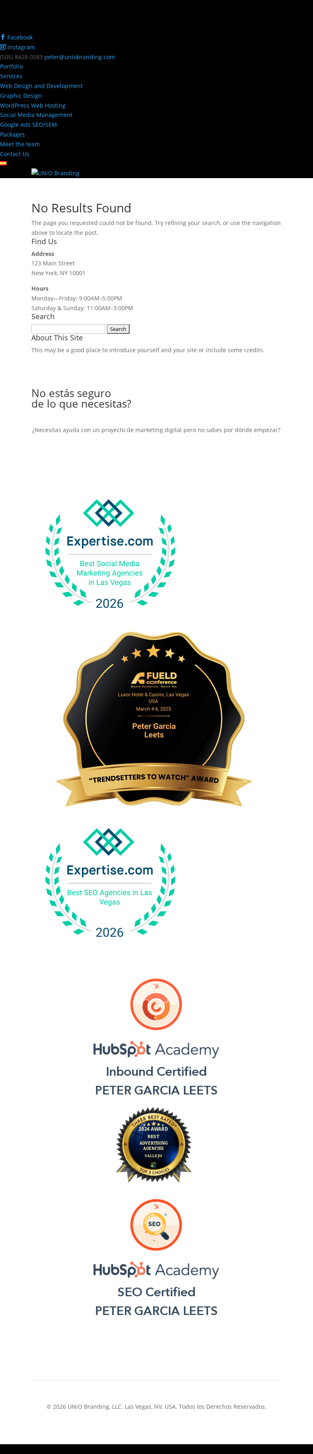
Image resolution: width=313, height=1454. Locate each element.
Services (11, 76)
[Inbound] (156, 1101)
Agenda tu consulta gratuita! (156, 457)
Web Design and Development (41, 86)
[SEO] (156, 1322)
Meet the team (20, 144)
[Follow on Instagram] (156, 1358)
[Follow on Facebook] (140, 1358)
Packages (12, 134)
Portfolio (11, 66)
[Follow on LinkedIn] (172, 1358)
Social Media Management (36, 115)
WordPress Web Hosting (33, 105)
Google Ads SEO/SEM (28, 124)
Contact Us (14, 154)
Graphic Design (21, 95)
